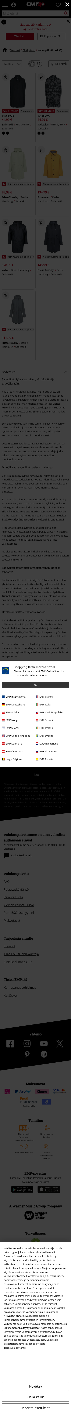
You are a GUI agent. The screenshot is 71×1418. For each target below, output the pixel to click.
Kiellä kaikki (35, 1397)
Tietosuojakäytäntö (15, 1347)
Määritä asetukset (35, 1408)
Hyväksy (35, 1386)
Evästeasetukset (36, 1339)
